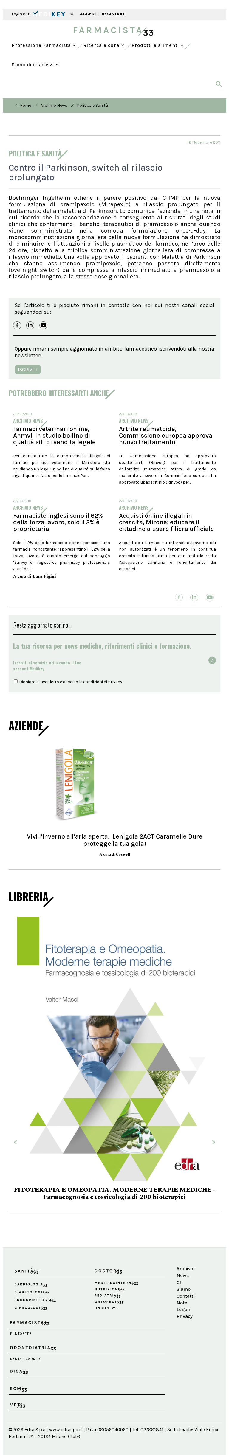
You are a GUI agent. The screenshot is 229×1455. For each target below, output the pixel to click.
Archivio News (54, 105)
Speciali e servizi (33, 64)
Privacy (185, 1286)
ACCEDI (88, 13)
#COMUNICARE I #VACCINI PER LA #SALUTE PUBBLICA (114, 1167)
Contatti (185, 1266)
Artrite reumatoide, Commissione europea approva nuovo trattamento (165, 435)
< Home (23, 105)
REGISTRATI (114, 13)
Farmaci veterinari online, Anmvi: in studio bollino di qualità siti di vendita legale (54, 435)
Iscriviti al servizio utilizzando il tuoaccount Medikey (47, 665)
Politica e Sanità (92, 105)
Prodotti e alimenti (155, 45)
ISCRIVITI (28, 369)
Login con (21, 13)
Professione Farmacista (42, 45)
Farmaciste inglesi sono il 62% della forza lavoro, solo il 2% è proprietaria (58, 522)
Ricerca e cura (102, 45)
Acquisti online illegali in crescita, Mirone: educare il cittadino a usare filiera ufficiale (166, 522)
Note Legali (183, 1276)
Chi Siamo (184, 1255)
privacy (115, 681)
